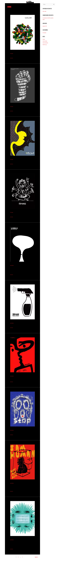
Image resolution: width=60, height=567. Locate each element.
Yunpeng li (13, 105)
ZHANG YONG (13, 321)
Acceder (44, 39)
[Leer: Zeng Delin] (22, 518)
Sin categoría (44, 32)
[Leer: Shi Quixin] (22, 138)
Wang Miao (13, 211)
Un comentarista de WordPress (47, 17)
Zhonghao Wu (14, 264)
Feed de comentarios (45, 42)
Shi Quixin (13, 158)
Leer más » (11, 58)
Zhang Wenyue (14, 374)
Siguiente (37, 557)
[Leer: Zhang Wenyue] (22, 354)
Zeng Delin (13, 538)
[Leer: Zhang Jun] (22, 408)
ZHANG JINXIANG (14, 52)
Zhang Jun (13, 429)
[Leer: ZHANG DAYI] (22, 461)
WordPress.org (45, 44)
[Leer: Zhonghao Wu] (22, 244)
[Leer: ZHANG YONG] (22, 301)
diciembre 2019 (45, 26)
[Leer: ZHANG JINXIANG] (22, 32)
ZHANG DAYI (13, 481)
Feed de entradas (45, 41)
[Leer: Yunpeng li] (22, 85)
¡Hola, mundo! (44, 11)
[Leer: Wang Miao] (22, 191)
